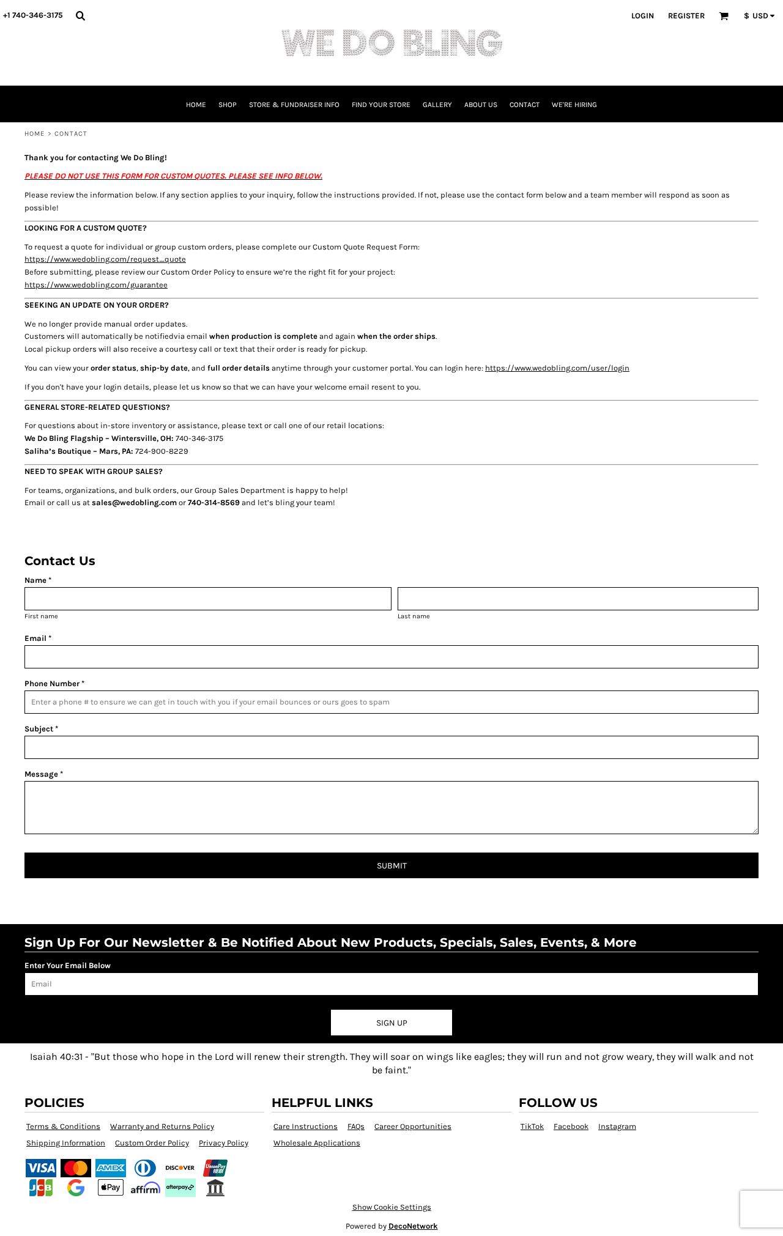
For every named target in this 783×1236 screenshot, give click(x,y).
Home (34, 134)
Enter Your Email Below (67, 965)
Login (642, 15)
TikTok (532, 1126)
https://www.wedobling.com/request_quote (105, 259)
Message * (43, 774)
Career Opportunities (412, 1126)
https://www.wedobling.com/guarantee (96, 284)
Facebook (571, 1126)
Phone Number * (54, 683)
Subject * (41, 728)
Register (686, 15)
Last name (414, 616)
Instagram (617, 1126)
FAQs (356, 1126)
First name (41, 616)
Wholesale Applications (316, 1142)
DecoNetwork (413, 1225)
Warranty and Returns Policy (162, 1126)
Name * (37, 580)
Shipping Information (65, 1142)
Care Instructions (305, 1126)
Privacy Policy (223, 1142)
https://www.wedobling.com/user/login (557, 367)
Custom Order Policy (152, 1142)
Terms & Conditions (63, 1126)
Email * (37, 638)
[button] (80, 15)
